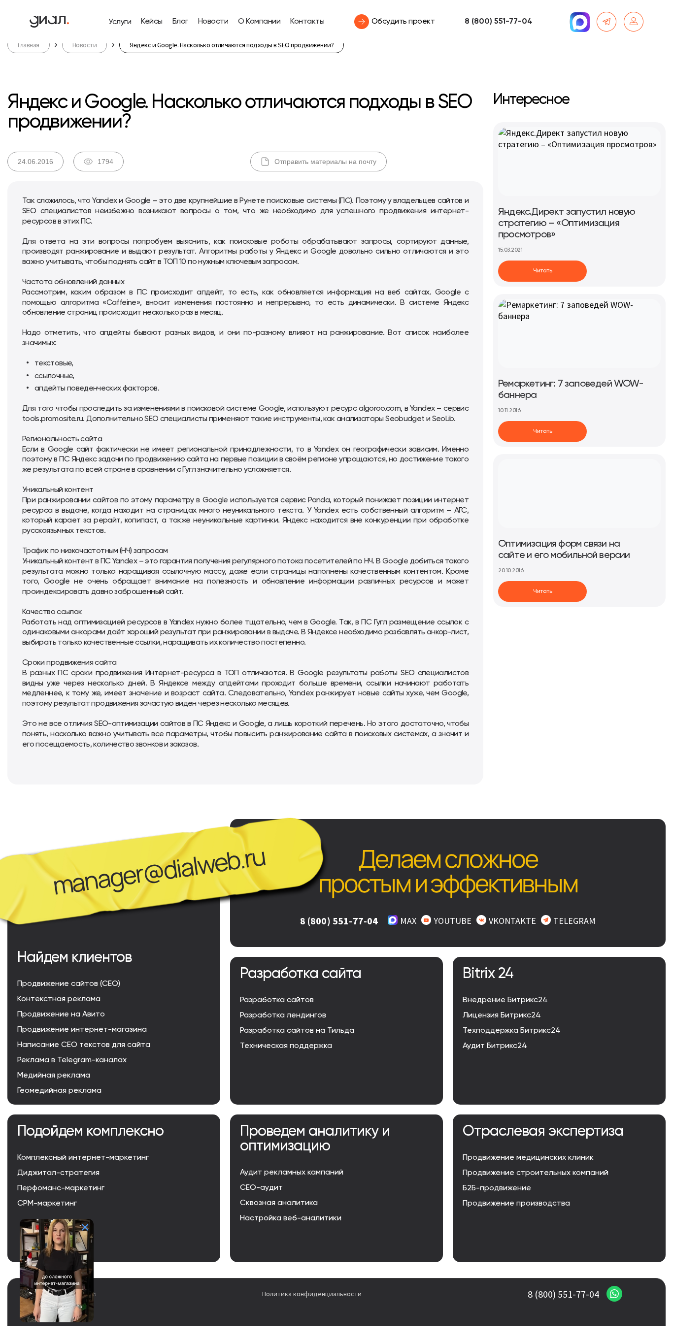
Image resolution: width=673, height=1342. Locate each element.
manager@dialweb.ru (159, 871)
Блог (180, 22)
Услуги (119, 22)
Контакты (307, 22)
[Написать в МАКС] (579, 22)
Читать (542, 271)
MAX (408, 920)
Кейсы (152, 22)
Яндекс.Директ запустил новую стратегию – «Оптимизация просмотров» (567, 223)
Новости (213, 22)
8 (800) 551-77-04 (499, 22)
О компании (259, 22)
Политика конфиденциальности (312, 1293)
